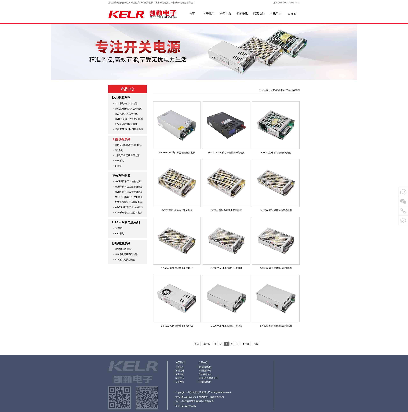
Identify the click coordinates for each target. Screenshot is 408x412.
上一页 (207, 343)
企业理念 (179, 382)
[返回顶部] (403, 220)
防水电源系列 (121, 97)
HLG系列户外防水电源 (126, 113)
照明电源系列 (121, 243)
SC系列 (119, 228)
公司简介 (179, 367)
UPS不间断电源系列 (126, 222)
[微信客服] (403, 201)
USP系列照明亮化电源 (126, 254)
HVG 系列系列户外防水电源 (129, 119)
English (292, 13)
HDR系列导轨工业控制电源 (128, 186)
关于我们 (209, 13)
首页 (192, 13)
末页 (256, 343)
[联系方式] (403, 211)
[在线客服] (403, 192)
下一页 (245, 343)
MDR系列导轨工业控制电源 (128, 197)
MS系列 (119, 150)
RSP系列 (119, 160)
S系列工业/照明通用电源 (127, 155)
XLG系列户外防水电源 (126, 103)
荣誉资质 (179, 374)
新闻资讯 (242, 13)
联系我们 (259, 13)
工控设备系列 (121, 139)
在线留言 (275, 13)
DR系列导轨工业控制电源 (128, 181)
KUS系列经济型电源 (125, 259)
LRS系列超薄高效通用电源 (128, 145)
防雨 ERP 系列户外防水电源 (129, 129)
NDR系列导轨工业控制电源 (128, 192)
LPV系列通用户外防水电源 (128, 108)
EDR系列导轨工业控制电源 (128, 202)
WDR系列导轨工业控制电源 (129, 207)
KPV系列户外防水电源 (126, 124)
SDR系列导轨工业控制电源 (128, 212)
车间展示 (179, 378)
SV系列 (118, 166)
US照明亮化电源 (123, 249)
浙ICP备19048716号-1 (186, 397)
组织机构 (179, 370)
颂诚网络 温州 (217, 397)
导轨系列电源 (121, 175)
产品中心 (225, 13)
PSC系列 (119, 233)
